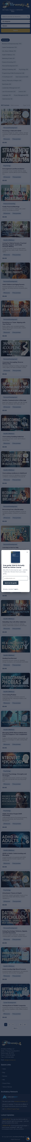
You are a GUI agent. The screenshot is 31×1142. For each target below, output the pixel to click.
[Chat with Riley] (28, 1139)
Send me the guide (11, 583)
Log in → (16, 589)
